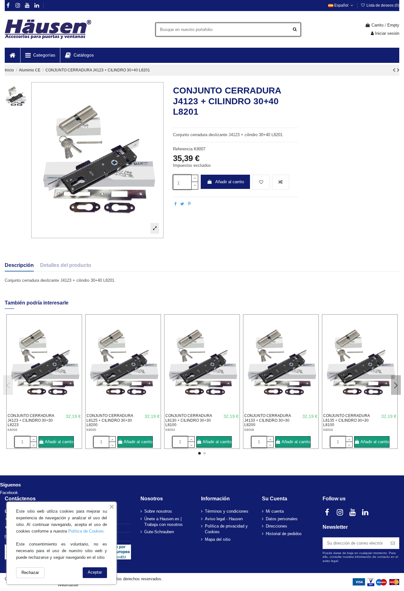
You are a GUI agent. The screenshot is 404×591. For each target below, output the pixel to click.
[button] (40, 55)
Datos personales (282, 518)
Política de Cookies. (86, 531)
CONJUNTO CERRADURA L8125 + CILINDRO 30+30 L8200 (109, 420)
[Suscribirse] (393, 543)
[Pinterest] (189, 204)
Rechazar (30, 572)
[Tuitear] (182, 204)
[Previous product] (395, 69)
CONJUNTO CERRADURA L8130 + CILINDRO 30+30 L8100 (188, 420)
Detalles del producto (65, 265)
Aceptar (95, 572)
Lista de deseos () (382, 5)
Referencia (183, 149)
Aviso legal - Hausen (224, 518)
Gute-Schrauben (159, 531)
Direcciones (276, 526)
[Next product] (398, 69)
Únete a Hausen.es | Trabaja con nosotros (163, 521)
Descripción (19, 265)
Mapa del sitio (217, 539)
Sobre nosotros (158, 511)
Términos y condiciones (226, 511)
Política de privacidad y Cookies (226, 529)
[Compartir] (175, 204)
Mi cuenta (275, 511)
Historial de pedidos (284, 533)
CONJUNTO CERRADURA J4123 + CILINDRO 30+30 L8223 (31, 420)
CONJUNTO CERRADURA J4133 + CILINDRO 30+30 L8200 (267, 420)
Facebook (9, 492)
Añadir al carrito (229, 181)
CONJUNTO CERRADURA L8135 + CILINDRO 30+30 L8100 (346, 420)
